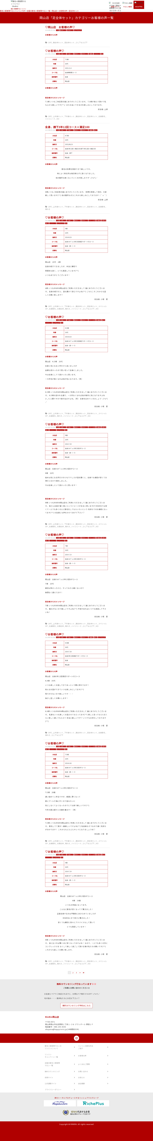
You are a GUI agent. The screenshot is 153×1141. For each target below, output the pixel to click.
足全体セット (69, 42)
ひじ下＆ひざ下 (81, 42)
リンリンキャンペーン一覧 (51, 1055)
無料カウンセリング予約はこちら (76, 1005)
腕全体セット (58, 42)
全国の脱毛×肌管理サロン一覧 (52, 1064)
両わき (47, 209)
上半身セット (58, 116)
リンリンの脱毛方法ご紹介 (85, 1047)
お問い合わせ (83, 1071)
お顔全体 (60, 308)
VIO (58, 119)
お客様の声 (82, 1055)
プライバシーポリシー (53, 1089)
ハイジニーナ (50, 119)
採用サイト (49, 1077)
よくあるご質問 (84, 1064)
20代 (50, 116)
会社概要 (81, 1083)
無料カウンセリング (52, 1071)
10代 (50, 42)
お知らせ (81, 1077)
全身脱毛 (101, 116)
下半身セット (69, 116)
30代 (50, 732)
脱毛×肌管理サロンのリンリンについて (53, 1047)
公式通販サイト (50, 1083)
